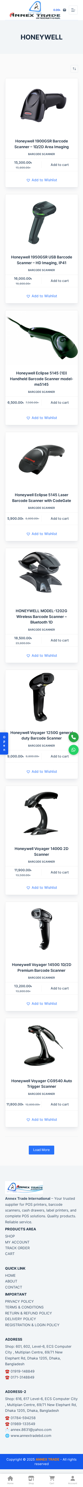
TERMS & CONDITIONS (24, 1307)
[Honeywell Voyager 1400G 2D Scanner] (41, 813)
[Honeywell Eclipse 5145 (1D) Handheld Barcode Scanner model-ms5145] (41, 337)
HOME (10, 1275)
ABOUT (11, 1281)
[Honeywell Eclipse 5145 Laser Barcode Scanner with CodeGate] (41, 459)
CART (10, 1253)
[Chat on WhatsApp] (73, 749)
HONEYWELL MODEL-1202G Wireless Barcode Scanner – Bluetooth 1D (41, 616)
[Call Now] (73, 737)
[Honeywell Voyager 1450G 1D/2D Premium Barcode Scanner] (41, 929)
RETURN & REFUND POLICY (28, 1313)
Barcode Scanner (41, 154)
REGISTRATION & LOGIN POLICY (32, 1325)
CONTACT (13, 1287)
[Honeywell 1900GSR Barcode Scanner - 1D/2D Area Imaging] (41, 105)
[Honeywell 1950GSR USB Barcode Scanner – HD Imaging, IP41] (41, 221)
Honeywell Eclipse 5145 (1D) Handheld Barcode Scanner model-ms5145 (41, 379)
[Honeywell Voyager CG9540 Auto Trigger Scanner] (41, 1045)
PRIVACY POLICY (19, 1301)
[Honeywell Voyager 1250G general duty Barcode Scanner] (41, 697)
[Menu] (73, 10)
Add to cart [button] (60, 165)
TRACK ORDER (17, 1248)
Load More (41, 1150)
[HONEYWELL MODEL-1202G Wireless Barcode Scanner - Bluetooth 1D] (41, 575)
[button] (41, 180)
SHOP (10, 1236)
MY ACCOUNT (17, 1242)
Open (4, 743)
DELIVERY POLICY (20, 1319)
